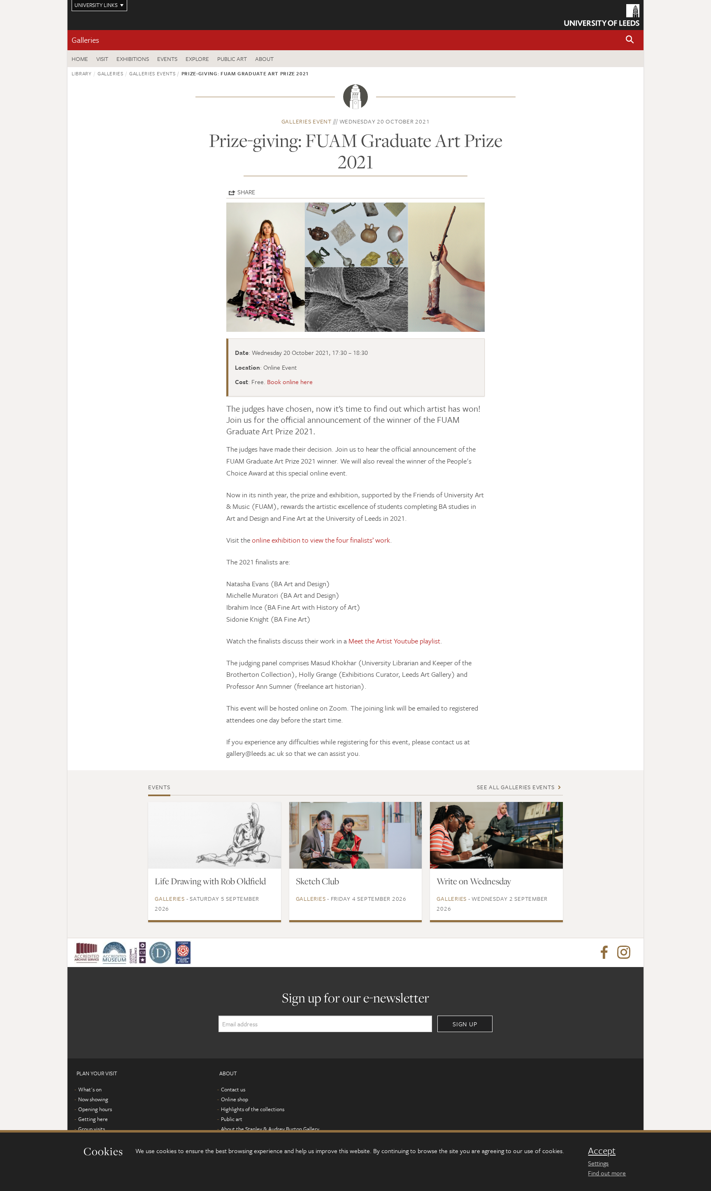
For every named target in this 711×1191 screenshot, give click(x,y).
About (264, 58)
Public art (232, 58)
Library (82, 73)
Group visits (91, 1129)
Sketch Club (317, 881)
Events (167, 58)
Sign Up (465, 1023)
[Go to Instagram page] (623, 952)
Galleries (85, 39)
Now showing (93, 1099)
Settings (598, 1163)
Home (80, 58)
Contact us (233, 1089)
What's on (90, 1089)
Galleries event (306, 121)
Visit (102, 58)
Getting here (93, 1119)
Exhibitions (132, 58)
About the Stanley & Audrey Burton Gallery (270, 1129)
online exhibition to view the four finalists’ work (321, 540)
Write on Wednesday (474, 881)
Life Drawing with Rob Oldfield (210, 881)
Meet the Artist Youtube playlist (394, 641)
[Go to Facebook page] (604, 952)
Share (246, 191)
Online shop (234, 1099)
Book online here (290, 381)
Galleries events (152, 73)
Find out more (607, 1172)
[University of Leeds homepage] (601, 15)
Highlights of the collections (252, 1109)
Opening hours (95, 1109)
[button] (629, 40)
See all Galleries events (515, 787)
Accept (602, 1151)
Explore (197, 58)
